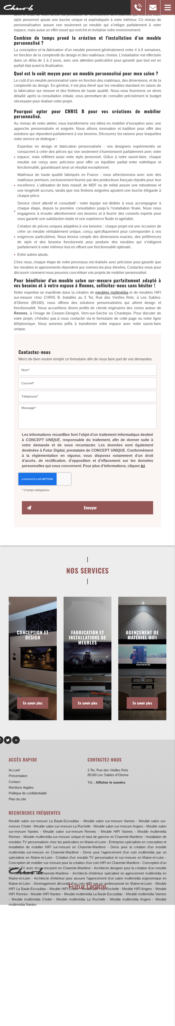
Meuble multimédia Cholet (32, 899)
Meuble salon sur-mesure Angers (118, 826)
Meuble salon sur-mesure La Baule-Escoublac (44, 821)
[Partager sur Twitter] (8, 740)
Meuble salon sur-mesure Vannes (109, 821)
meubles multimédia (111, 292)
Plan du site (17, 799)
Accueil (14, 770)
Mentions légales (21, 787)
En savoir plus (32, 702)
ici (143, 466)
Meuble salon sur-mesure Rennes (69, 831)
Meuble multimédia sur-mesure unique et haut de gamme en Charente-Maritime (83, 837)
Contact (14, 782)
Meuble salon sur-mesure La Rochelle (62, 826)
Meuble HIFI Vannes (117, 831)
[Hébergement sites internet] (87, 895)
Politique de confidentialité (28, 793)
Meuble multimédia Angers (130, 899)
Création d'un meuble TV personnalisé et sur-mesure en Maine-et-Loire (110, 857)
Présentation (18, 776)
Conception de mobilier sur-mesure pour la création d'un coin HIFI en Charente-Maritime (74, 863)
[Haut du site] (16, 740)
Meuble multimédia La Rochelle (80, 899)
